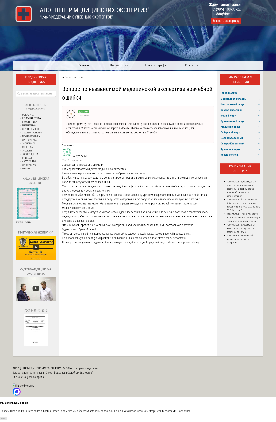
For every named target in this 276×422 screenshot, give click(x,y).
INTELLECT (27, 157)
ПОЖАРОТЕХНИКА (31, 136)
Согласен (3, 418)
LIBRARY (26, 168)
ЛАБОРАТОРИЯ (29, 165)
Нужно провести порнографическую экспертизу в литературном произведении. (243, 217)
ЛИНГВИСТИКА (29, 139)
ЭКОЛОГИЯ (27, 150)
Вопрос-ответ (120, 65)
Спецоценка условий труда (28, 377)
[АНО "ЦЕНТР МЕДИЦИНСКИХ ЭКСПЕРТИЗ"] (22, 21)
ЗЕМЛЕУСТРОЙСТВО (32, 132)
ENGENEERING (29, 125)
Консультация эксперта (240, 168)
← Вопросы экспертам (72, 77)
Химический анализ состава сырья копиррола (240, 239)
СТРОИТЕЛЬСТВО (30, 129)
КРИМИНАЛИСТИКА (31, 118)
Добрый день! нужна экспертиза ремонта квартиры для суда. (241, 228)
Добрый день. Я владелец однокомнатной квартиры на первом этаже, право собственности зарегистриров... (241, 188)
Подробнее (184, 411)
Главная (84, 65)
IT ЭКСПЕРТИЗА (29, 122)
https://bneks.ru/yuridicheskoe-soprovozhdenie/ (172, 242)
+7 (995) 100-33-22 (226, 9)
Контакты (192, 65)
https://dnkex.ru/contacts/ (172, 238)
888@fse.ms (225, 14)
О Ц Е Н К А (27, 147)
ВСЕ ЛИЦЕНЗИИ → (25, 222)
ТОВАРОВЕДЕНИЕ (30, 154)
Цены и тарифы (156, 65)
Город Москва (228, 92)
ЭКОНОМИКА (28, 143)
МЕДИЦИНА (28, 114)
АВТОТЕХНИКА (29, 161)
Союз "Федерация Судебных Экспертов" (69, 372)
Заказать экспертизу (225, 21)
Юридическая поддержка (36, 79)
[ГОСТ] (36, 345)
